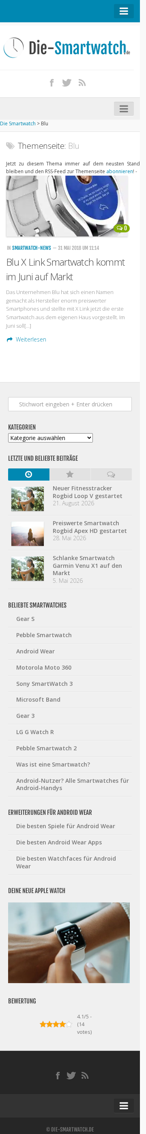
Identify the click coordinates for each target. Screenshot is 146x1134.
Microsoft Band (38, 699)
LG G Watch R (35, 732)
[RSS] (82, 82)
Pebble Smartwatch (44, 635)
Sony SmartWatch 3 (44, 683)
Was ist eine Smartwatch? (53, 764)
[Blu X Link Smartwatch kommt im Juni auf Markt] (70, 206)
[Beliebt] (70, 474)
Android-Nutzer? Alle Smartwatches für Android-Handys (72, 784)
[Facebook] (52, 82)
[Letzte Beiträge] (28, 474)
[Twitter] (67, 82)
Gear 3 (25, 715)
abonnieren (119, 171)
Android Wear (35, 651)
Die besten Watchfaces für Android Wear (66, 862)
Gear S (25, 619)
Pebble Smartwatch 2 (46, 748)
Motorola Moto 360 (43, 667)
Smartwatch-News (31, 248)
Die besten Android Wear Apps (59, 842)
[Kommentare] (111, 474)
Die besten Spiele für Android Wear (65, 826)
